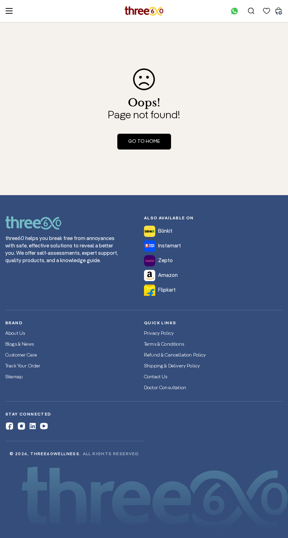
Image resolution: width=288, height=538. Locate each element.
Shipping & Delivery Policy (172, 366)
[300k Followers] (9, 426)
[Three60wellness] (144, 11)
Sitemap (13, 376)
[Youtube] (44, 426)
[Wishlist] (266, 11)
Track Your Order (23, 366)
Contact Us (156, 376)
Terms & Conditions (164, 344)
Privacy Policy (159, 333)
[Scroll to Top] (274, 500)
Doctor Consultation (165, 387)
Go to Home (144, 141)
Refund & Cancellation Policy (175, 355)
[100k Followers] (21, 426)
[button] (278, 11)
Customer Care (21, 355)
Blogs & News (19, 344)
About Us (15, 333)
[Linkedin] (32, 426)
